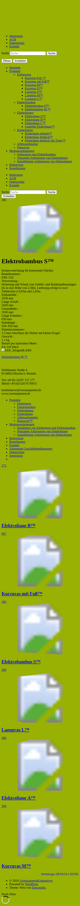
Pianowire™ (25, 421)
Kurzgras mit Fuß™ (37, 81)
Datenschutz (16, 43)
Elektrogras (24, 74)
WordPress (31, 884)
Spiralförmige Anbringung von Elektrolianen (44, 161)
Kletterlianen (25, 130)
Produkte (14, 71)
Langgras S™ (33, 92)
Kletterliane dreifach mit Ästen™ (45, 140)
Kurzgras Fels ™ (35, 78)
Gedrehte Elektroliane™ (40, 126)
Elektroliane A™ (35, 116)
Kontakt (14, 46)
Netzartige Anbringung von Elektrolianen (42, 157)
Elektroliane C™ (35, 123)
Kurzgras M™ (34, 85)
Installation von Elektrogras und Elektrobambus (46, 427)
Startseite (14, 67)
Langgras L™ (33, 98)
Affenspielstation (27, 144)
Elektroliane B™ (35, 119)
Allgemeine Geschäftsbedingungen (30, 448)
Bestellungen (17, 168)
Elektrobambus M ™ (38, 109)
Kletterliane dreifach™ (39, 137)
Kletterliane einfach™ (38, 133)
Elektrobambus (26, 102)
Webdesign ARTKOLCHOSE (59, 874)
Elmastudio (39, 887)
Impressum (16, 36)
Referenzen (16, 164)
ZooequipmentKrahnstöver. (36, 880)
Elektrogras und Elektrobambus (36, 154)
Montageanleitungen (21, 151)
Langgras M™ (34, 95)
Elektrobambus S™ (37, 105)
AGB (12, 39)
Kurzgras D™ (33, 88)
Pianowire (23, 147)
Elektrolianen (25, 112)
